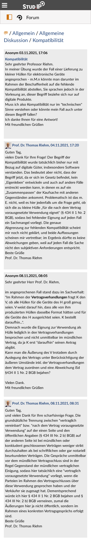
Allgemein (24, 33)
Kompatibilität (48, 40)
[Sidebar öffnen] (9, 18)
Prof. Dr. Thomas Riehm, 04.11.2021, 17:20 (45, 145)
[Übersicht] (6, 33)
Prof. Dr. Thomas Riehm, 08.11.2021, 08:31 (45, 403)
